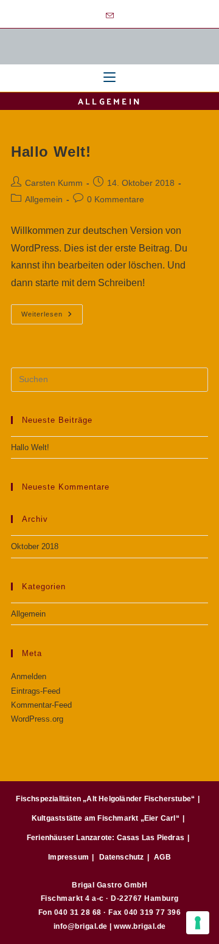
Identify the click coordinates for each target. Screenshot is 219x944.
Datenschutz (121, 857)
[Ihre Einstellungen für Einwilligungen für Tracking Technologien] (197, 922)
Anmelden (28, 676)
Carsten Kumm (54, 183)
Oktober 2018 (34, 546)
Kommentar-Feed (41, 705)
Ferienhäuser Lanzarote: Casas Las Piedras (105, 837)
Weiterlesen (52, 311)
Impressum (68, 857)
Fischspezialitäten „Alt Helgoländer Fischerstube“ (105, 799)
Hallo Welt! (51, 151)
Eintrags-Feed (35, 691)
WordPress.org (37, 718)
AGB (162, 857)
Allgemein (44, 199)
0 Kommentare (115, 199)
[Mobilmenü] (109, 78)
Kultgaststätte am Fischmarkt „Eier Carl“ (105, 818)
